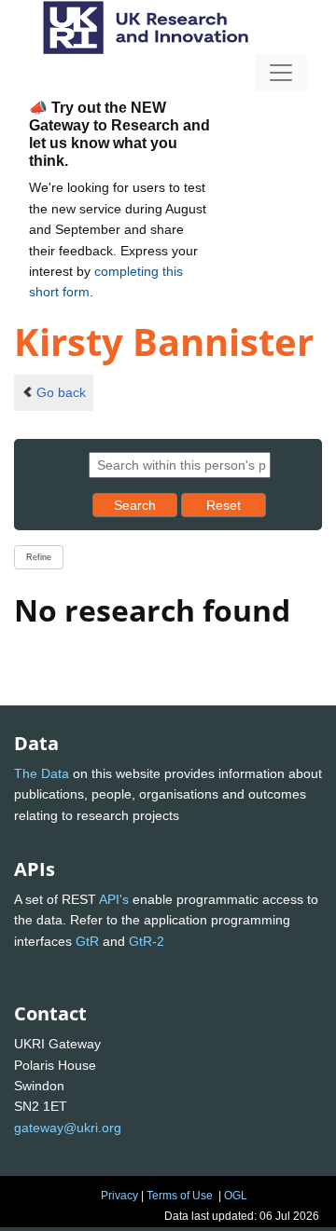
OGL (235, 1195)
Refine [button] (38, 557)
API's (114, 899)
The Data (41, 773)
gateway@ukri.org (67, 1127)
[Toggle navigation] (281, 72)
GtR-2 (146, 941)
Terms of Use (180, 1195)
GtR (87, 941)
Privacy (119, 1195)
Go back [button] (61, 392)
